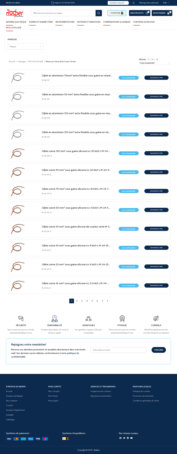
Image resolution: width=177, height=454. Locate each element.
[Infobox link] (156, 324)
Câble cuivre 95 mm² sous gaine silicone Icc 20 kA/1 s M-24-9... (76, 170)
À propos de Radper (14, 396)
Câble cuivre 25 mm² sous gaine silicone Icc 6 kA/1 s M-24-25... (76, 264)
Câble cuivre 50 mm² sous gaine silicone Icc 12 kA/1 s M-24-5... (76, 207)
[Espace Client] (133, 3)
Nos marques (11, 400)
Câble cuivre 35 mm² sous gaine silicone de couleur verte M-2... (76, 226)
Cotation (115, 13)
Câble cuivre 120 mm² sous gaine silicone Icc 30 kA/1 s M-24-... (76, 151)
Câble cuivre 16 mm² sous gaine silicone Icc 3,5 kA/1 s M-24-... (75, 283)
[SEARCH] (99, 13)
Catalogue (21, 61)
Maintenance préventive (101, 396)
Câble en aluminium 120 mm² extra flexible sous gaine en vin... (76, 132)
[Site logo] (15, 13)
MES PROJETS (136, 13)
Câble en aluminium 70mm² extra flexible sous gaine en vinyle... (77, 75)
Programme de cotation (101, 391)
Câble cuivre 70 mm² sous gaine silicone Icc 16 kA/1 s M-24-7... (76, 188)
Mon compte (53, 391)
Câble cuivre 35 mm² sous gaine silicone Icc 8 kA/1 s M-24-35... (76, 245)
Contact (9, 405)
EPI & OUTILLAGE (36, 61)
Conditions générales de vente (146, 400)
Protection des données (143, 396)
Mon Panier (159, 13)
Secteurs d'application (15, 410)
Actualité (9, 415)
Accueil (12, 61)
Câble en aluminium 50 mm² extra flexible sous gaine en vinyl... (76, 94)
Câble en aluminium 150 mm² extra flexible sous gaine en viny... (77, 113)
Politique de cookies (141, 391)
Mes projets (53, 400)
